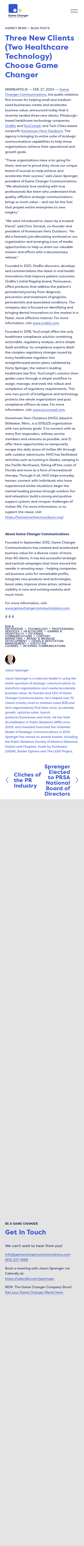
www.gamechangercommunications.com (37, 608)
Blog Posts (40, 28)
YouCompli (32, 126)
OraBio (10, 126)
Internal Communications (44, 646)
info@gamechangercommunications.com (38, 1254)
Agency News (16, 28)
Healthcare (33, 631)
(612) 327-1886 (16, 1260)
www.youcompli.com (49, 410)
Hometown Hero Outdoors (42, 131)
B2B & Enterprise (14, 628)
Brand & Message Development (30, 640)
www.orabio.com (46, 323)
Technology (38, 629)
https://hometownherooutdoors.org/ (34, 517)
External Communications (24, 635)
